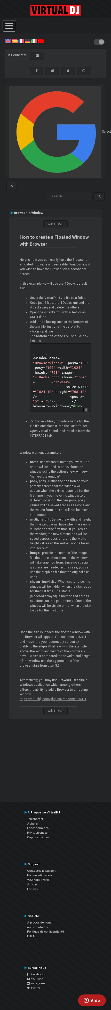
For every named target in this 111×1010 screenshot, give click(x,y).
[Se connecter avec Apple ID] (68, 71)
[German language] (27, 41)
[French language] (21, 41)
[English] (8, 41)
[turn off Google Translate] (11, 186)
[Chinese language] (41, 41)
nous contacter (37, 927)
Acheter (32, 823)
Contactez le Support (41, 870)
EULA (31, 936)
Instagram (37, 983)
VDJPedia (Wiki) (38, 880)
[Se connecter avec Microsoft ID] (52, 71)
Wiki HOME (55, 224)
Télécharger (35, 819)
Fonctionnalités (38, 828)
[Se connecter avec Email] (37, 56)
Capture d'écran (38, 837)
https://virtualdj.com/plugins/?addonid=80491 (53, 699)
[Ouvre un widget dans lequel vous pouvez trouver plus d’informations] (92, 1000)
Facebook (36, 974)
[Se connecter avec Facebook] (36, 71)
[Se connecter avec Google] (84, 71)
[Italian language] (34, 41)
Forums (32, 889)
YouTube (36, 979)
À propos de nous (39, 922)
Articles (32, 884)
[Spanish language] (14, 41)
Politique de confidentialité (45, 931)
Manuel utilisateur (39, 875)
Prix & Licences (37, 832)
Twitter (35, 988)
